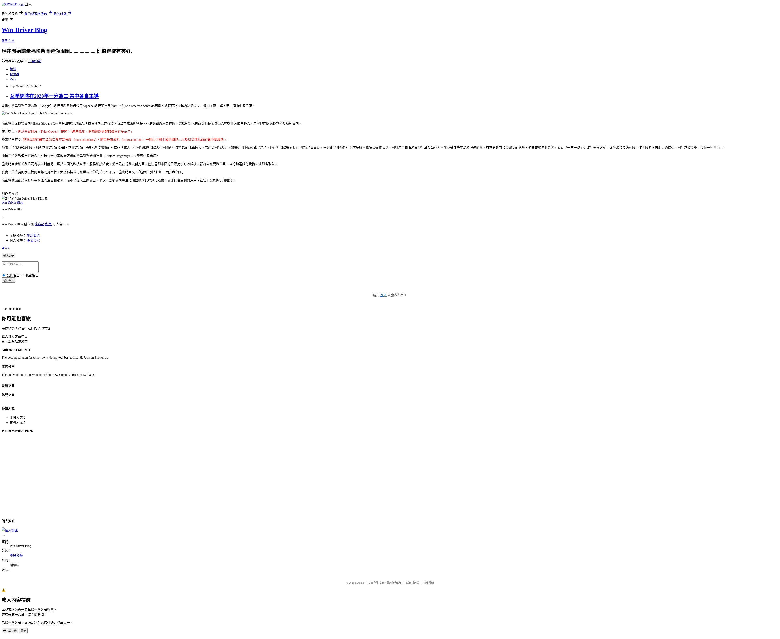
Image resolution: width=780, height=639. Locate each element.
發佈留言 (8, 280)
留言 (48, 224)
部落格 (15, 74)
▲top (5, 247)
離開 (23, 631)
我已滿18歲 (10, 631)
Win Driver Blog (24, 30)
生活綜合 (33, 235)
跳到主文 (8, 41)
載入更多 (8, 255)
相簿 (13, 69)
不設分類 (34, 61)
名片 (13, 79)
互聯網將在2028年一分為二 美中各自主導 (54, 96)
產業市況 (33, 240)
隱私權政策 (412, 582)
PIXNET (359, 582)
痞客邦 (39, 224)
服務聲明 (428, 582)
